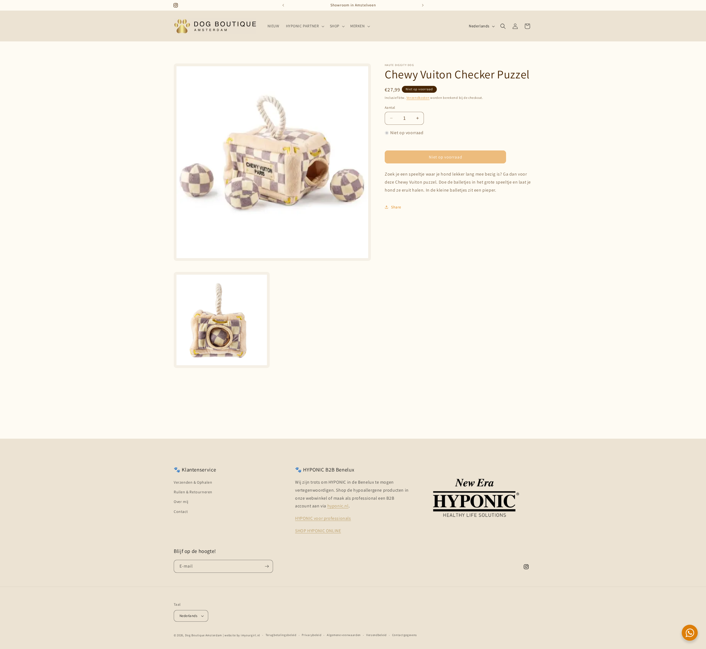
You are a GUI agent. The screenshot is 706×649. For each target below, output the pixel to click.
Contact (181, 511)
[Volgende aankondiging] (423, 5)
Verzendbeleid (376, 635)
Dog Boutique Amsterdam (203, 635)
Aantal (390, 107)
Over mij (181, 501)
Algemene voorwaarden (344, 635)
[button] (305, 26)
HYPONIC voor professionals (323, 518)
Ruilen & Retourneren (193, 491)
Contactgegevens (404, 635)
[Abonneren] (267, 566)
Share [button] (396, 206)
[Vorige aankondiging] (283, 5)
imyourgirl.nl (250, 635)
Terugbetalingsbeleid (281, 635)
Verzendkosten (418, 98)
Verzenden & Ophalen (193, 482)
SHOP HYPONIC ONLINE (318, 531)
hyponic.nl (338, 506)
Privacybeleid (311, 635)
